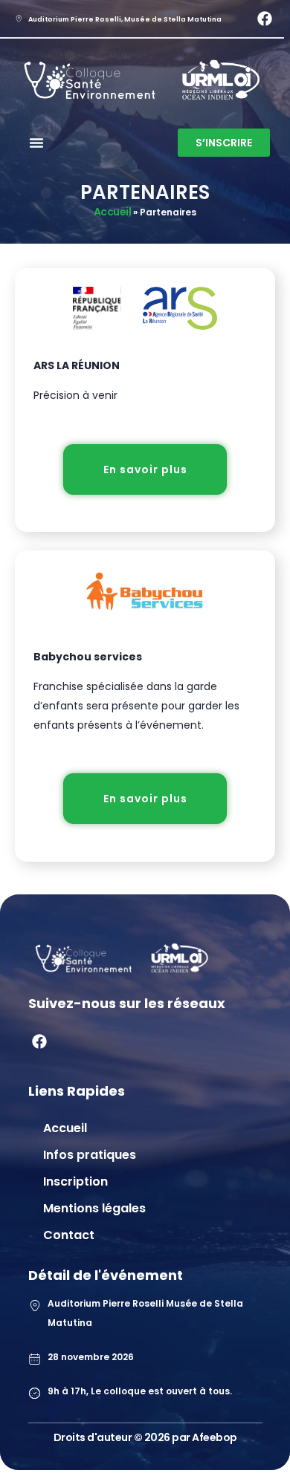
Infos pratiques (89, 1154)
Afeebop (214, 1437)
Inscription (75, 1181)
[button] (36, 142)
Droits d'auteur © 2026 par (123, 1437)
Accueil (113, 211)
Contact (68, 1235)
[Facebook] (265, 18)
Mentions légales (94, 1208)
